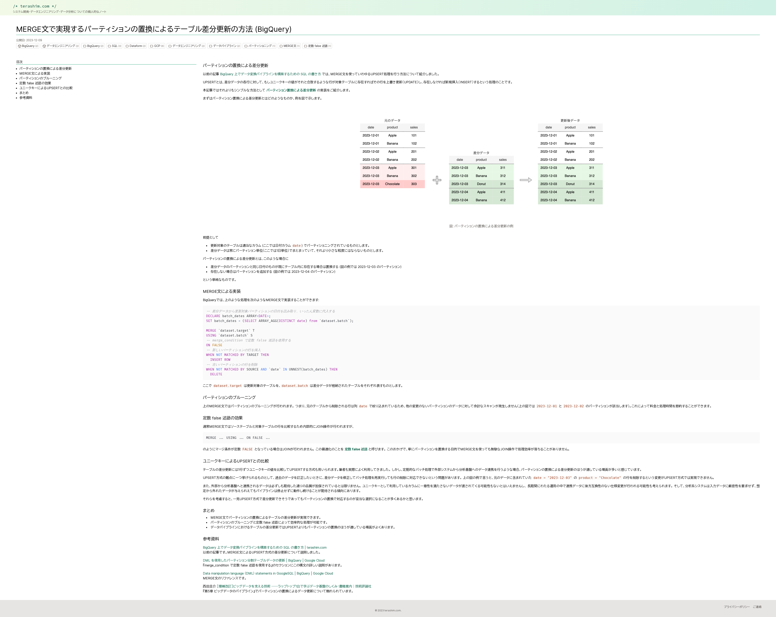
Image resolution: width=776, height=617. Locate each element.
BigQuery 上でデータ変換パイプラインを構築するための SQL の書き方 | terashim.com (265, 547)
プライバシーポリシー (737, 607)
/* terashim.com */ (35, 5)
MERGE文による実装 (34, 73)
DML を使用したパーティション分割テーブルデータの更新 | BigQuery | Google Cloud (264, 560)
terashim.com (392, 610)
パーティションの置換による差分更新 (45, 69)
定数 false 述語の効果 (35, 83)
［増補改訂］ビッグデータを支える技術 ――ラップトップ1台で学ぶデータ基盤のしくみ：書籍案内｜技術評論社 (294, 586)
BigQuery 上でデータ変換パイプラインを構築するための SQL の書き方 (270, 74)
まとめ (24, 93)
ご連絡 (757, 607)
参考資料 (25, 98)
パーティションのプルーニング (40, 78)
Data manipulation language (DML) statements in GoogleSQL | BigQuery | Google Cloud (268, 573)
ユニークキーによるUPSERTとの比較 (46, 88)
